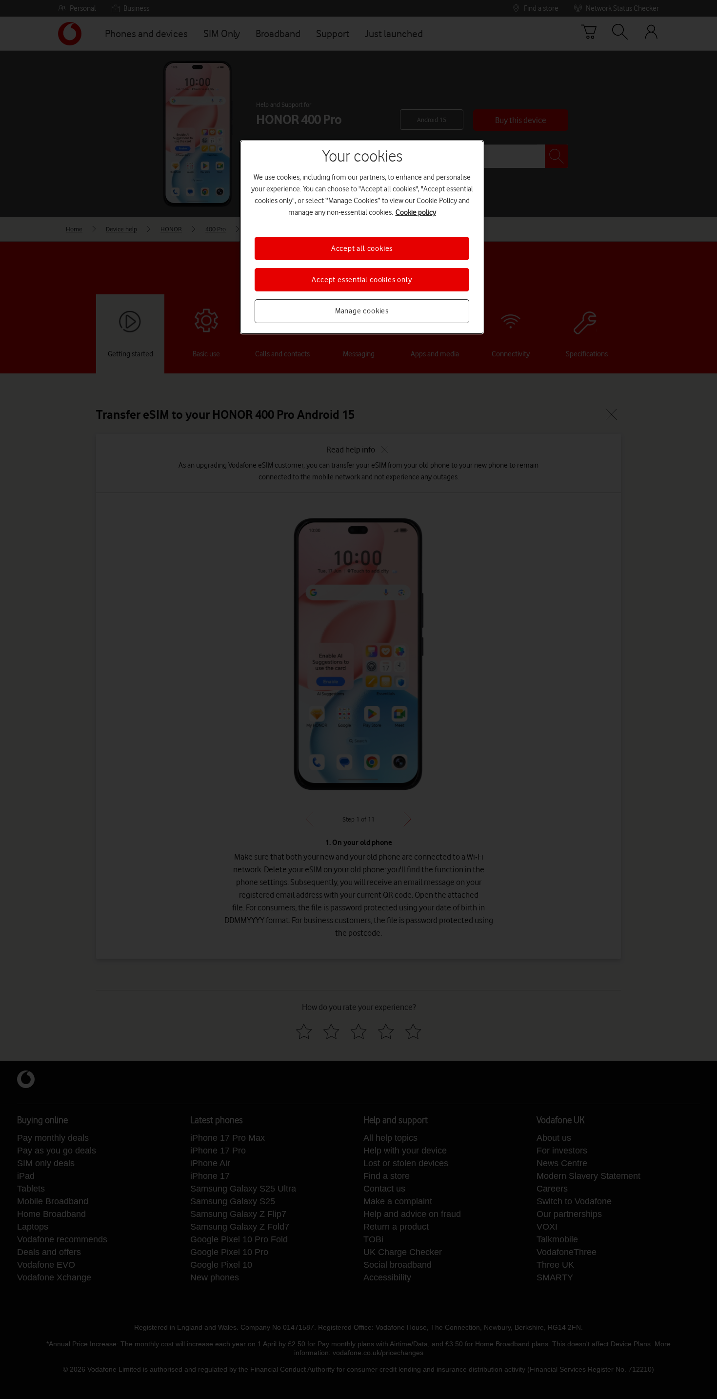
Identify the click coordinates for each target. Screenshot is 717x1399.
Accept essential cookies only (362, 279)
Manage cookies (362, 311)
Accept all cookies (362, 248)
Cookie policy (416, 212)
